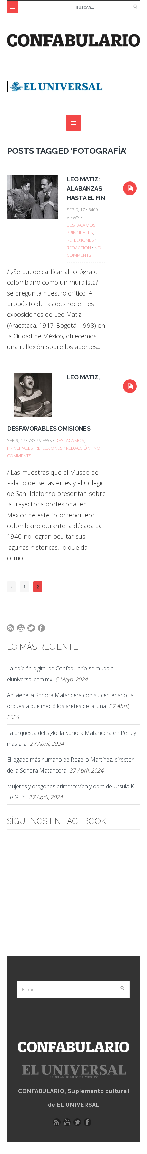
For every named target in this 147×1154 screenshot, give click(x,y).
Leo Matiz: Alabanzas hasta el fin (86, 188)
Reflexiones (80, 240)
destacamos (81, 225)
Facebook (43, 629)
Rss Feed (12, 629)
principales (80, 232)
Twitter (32, 629)
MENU (12, 7)
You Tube (22, 629)
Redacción (79, 247)
